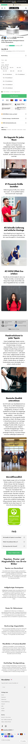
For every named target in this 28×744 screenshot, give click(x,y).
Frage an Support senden (14, 552)
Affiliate (2, 710)
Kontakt (2, 708)
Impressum (3, 697)
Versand (3, 704)
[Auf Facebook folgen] (2, 726)
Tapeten (24, 129)
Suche (2, 695)
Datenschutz (3, 699)
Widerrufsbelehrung (5, 701)
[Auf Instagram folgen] (6, 726)
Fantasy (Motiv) (19, 129)
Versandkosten (9, 51)
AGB (2, 706)
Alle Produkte (14, 129)
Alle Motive (9, 129)
